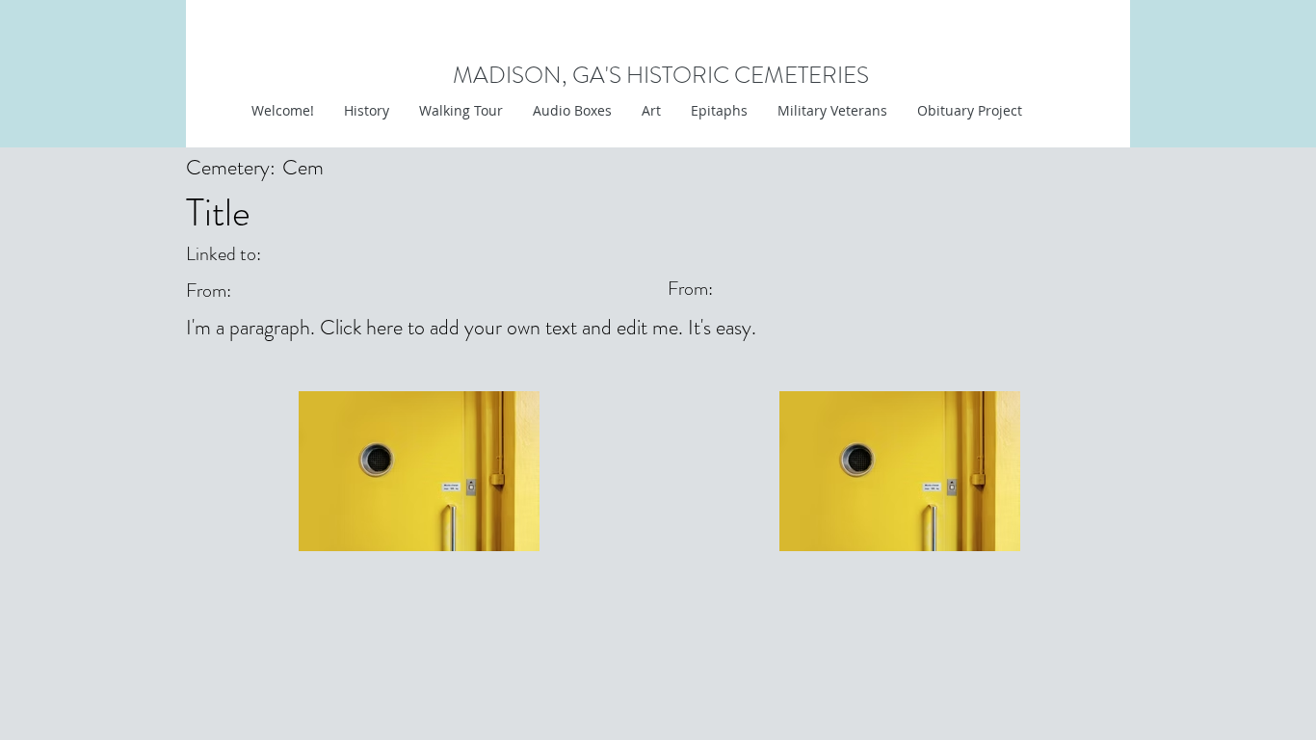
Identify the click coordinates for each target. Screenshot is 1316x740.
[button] (650, 110)
